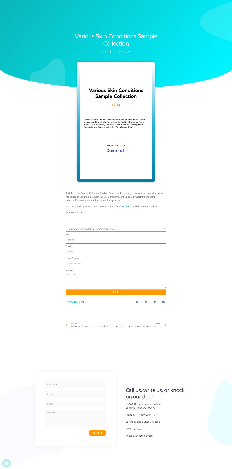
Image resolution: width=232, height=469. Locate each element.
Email (68, 246)
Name (68, 234)
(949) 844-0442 (123, 206)
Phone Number (72, 258)
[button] (137, 302)
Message (70, 270)
